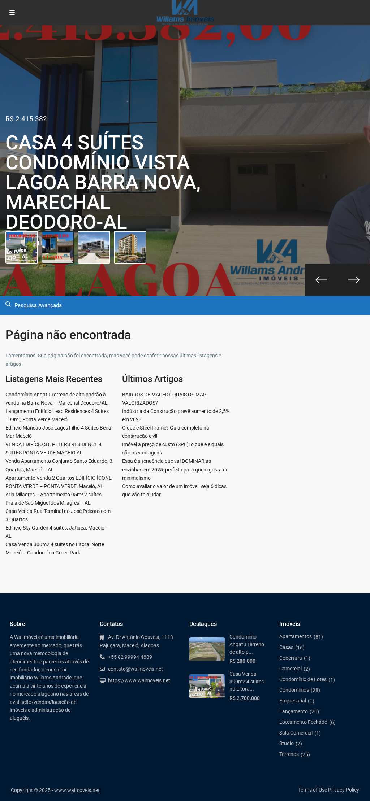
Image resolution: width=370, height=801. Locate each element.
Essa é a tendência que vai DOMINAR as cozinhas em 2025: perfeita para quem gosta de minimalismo (175, 469)
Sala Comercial (296, 733)
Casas (286, 647)
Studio (286, 743)
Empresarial (292, 701)
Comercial (290, 668)
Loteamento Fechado (303, 722)
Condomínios (294, 690)
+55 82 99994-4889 (130, 657)
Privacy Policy (343, 790)
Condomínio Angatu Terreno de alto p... (246, 644)
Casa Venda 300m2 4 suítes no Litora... (246, 681)
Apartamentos (295, 636)
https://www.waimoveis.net (139, 680)
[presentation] (321, 280)
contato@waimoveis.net (135, 669)
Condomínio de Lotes (303, 679)
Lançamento (293, 711)
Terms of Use (312, 790)
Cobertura (290, 658)
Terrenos (289, 754)
